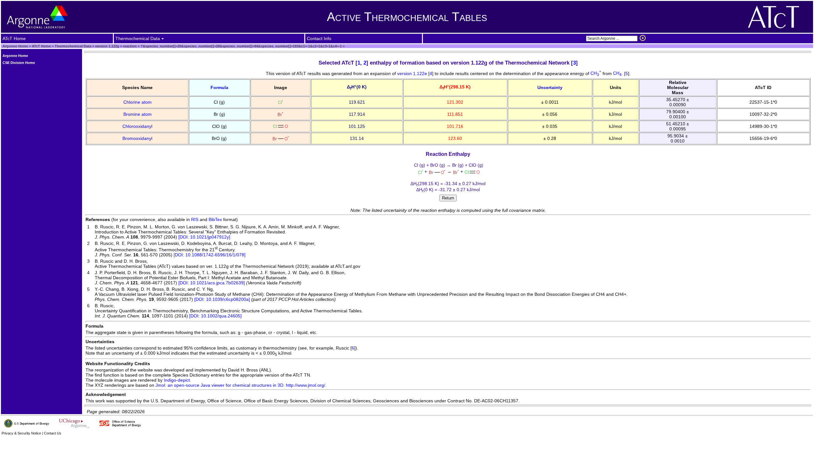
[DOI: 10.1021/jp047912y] (204, 236)
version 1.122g (106, 46)
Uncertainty (549, 87)
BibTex (215, 219)
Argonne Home (15, 46)
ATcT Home (41, 46)
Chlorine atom (137, 102)
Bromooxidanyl (137, 138)
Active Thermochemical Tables (407, 17)
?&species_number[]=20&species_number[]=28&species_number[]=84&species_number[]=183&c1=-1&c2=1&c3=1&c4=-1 (241, 46)
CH (595, 73)
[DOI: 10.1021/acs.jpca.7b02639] (211, 282)
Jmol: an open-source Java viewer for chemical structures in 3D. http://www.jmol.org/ (240, 385)
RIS (194, 219)
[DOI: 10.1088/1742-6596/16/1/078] (209, 254)
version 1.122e (412, 73)
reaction (129, 46)
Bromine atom (137, 114)
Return (448, 198)
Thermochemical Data (73, 46)
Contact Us (52, 433)
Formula (219, 87)
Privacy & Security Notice (21, 433)
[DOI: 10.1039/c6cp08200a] (222, 299)
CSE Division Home (19, 63)
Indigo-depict (177, 380)
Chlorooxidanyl (137, 126)
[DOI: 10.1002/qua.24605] (215, 315)
